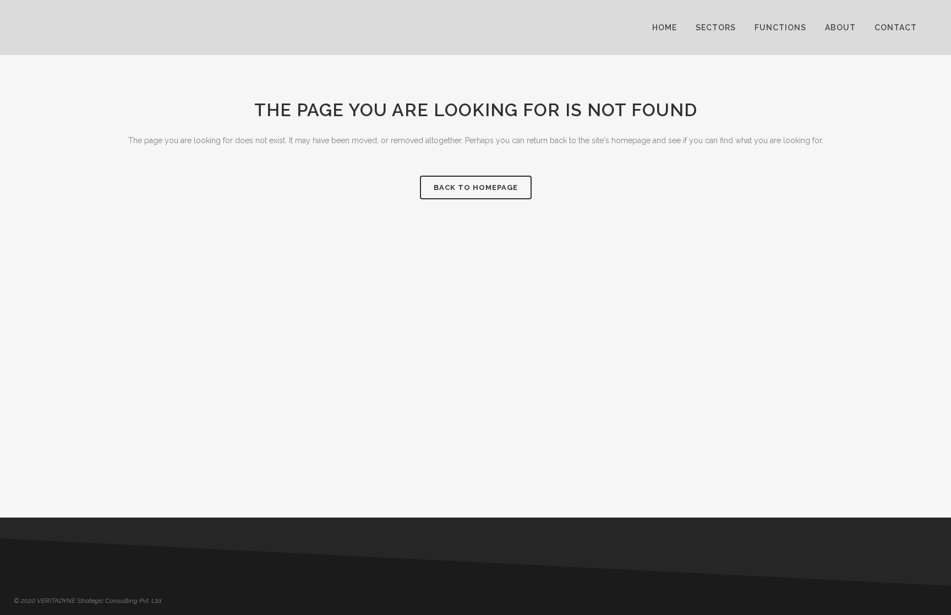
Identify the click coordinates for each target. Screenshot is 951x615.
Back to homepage (476, 187)
